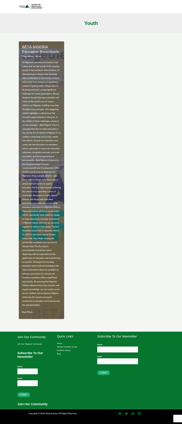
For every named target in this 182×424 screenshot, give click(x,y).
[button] (124, 7)
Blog (59, 354)
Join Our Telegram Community (29, 344)
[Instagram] (132, 413)
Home (59, 343)
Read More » (28, 312)
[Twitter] (126, 413)
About (80, 7)
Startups (118, 7)
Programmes (28, 56)
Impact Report (156, 7)
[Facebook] (120, 413)
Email (20, 378)
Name (20, 367)
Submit (24, 395)
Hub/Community (136, 7)
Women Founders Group (98, 7)
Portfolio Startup (63, 350)
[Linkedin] (139, 413)
